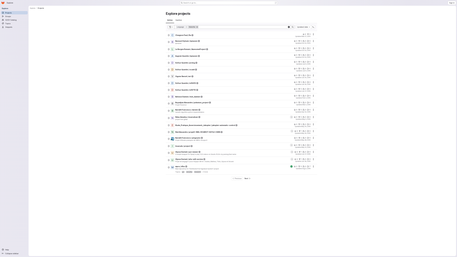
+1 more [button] (205, 172)
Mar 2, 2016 (306, 105)
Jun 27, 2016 (306, 154)
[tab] (170, 20)
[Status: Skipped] (291, 117)
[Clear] (288, 27)
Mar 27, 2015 (306, 36)
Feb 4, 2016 (306, 98)
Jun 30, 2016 (306, 161)
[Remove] (197, 27)
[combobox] (303, 27)
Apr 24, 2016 (306, 112)
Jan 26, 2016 (306, 84)
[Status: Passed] (291, 166)
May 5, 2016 (306, 119)
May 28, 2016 (305, 140)
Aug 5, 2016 (306, 168)
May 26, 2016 (305, 133)
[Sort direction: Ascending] (313, 27)
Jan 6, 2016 (306, 64)
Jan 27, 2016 (306, 91)
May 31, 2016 (306, 147)
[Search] (293, 27)
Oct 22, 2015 (306, 43)
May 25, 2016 (305, 126)
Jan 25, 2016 (306, 77)
